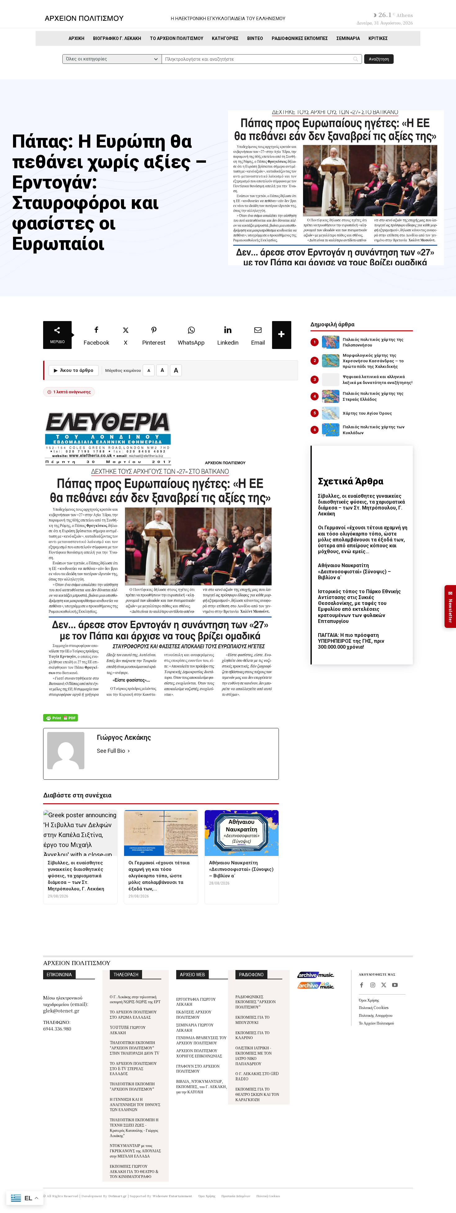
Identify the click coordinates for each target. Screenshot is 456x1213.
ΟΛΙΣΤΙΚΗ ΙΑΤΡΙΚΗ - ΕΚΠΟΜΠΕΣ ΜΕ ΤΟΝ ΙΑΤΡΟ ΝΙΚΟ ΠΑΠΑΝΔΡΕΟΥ (253, 1055)
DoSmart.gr (118, 1195)
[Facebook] (361, 985)
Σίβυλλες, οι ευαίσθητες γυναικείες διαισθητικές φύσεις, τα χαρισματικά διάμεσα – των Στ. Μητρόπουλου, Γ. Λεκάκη (361, 505)
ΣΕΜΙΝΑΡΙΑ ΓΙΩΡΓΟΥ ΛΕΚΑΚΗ (195, 1027)
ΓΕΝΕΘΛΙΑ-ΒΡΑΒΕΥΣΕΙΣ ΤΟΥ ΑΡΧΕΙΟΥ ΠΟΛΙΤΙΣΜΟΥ (201, 1040)
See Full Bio (111, 751)
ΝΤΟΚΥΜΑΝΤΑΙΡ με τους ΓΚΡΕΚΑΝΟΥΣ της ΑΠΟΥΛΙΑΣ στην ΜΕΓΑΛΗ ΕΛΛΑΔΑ (135, 1150)
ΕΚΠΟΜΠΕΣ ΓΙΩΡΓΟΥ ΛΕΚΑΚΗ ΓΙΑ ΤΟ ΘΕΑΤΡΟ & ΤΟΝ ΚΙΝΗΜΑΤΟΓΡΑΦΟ (134, 1171)
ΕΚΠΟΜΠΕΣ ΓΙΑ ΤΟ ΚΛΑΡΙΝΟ (252, 1035)
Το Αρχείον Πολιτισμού (376, 1023)
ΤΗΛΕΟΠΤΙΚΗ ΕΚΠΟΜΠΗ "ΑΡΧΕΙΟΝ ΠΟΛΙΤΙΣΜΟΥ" (132, 1086)
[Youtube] (394, 985)
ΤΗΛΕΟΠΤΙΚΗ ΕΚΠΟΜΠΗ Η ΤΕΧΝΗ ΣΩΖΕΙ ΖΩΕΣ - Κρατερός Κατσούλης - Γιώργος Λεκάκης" (134, 1127)
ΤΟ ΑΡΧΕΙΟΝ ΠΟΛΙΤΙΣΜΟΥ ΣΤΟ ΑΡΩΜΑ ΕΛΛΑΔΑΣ (133, 1014)
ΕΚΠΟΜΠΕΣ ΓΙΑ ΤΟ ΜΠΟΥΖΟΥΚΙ (252, 1019)
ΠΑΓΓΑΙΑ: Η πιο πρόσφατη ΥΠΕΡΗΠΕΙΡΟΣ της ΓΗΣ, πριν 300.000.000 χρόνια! (351, 641)
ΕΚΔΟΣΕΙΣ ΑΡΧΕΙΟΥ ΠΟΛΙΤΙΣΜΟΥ (194, 1014)
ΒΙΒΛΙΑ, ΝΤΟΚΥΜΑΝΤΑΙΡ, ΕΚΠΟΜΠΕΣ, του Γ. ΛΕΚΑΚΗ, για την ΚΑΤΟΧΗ (201, 1086)
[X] (383, 985)
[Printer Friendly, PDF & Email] (60, 721)
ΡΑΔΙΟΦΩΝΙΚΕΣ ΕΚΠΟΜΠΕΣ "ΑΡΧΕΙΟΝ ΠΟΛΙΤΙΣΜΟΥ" (255, 1002)
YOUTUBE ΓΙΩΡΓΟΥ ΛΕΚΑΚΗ (128, 1030)
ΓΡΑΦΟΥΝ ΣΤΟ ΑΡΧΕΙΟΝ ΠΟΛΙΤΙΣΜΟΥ (198, 1068)
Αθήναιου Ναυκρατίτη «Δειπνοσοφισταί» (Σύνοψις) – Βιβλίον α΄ (354, 571)
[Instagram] (372, 985)
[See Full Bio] (128, 751)
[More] (281, 335)
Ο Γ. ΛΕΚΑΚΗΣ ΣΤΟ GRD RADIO (257, 1076)
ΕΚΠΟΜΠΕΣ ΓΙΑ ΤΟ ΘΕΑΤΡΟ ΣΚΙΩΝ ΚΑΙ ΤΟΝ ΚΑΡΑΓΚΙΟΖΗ (257, 1094)
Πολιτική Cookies (373, 1007)
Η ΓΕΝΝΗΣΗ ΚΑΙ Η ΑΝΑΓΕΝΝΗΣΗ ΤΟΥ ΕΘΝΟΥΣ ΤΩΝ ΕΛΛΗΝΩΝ (135, 1104)
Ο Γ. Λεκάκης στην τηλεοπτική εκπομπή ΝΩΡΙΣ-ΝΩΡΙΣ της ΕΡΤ (135, 999)
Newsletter (450, 606)
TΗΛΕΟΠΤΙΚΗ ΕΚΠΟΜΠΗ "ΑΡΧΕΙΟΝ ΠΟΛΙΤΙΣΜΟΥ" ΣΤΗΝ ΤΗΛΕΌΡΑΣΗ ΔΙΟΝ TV (134, 1048)
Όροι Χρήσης (369, 1000)
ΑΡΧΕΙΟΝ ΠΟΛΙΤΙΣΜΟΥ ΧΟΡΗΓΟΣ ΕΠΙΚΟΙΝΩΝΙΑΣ (199, 1053)
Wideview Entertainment (172, 1195)
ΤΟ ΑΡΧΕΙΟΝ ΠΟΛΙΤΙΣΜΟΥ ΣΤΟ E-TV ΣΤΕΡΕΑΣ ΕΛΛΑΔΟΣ (133, 1068)
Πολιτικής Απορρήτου (375, 1015)
